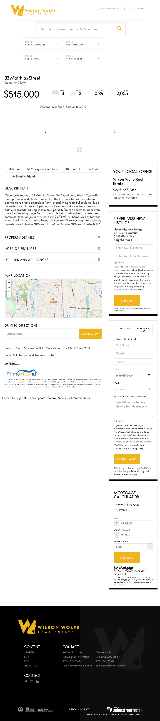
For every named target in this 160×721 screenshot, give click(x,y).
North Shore (32, 58)
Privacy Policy (136, 289)
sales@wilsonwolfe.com (77, 665)
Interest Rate (121, 541)
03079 (62, 398)
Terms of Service (122, 474)
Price (117, 518)
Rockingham (37, 398)
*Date (117, 369)
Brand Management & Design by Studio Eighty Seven (114, 714)
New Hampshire (74, 58)
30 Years (134, 504)
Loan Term (120, 504)
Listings (16, 398)
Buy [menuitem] (26, 657)
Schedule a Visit (143, 329)
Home (6, 398)
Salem (52, 398)
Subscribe (127, 300)
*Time (116, 382)
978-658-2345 (109, 8)
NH (25, 398)
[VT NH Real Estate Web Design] (124, 709)
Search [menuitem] (29, 652)
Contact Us (118, 198)
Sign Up (142, 8)
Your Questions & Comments (130, 396)
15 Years (122, 509)
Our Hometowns (75, 44)
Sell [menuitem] (27, 661)
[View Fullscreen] (9, 294)
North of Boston (35, 44)
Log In (131, 8)
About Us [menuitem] (30, 665)
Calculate (127, 557)
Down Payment (122, 529)
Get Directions (90, 333)
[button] (119, 29)
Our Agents (131, 198)
